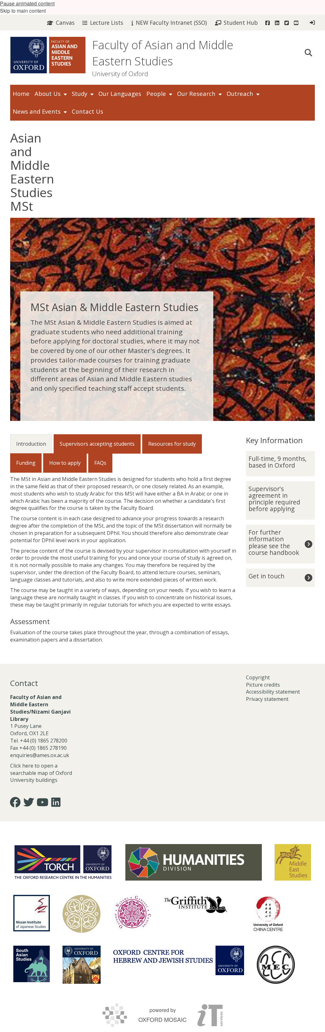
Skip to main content (23, 10)
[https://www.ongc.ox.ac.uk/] (132, 914)
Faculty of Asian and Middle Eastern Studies (162, 53)
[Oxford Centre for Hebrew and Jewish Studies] (178, 960)
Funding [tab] (26, 462)
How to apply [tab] (65, 462)
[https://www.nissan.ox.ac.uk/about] (31, 913)
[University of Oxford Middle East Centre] (276, 965)
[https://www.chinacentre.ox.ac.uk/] (268, 914)
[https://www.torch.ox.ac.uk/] (63, 861)
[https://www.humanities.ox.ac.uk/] (193, 862)
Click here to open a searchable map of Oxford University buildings (41, 773)
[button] (308, 52)
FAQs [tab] (100, 462)
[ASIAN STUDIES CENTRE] (82, 965)
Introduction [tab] (31, 443)
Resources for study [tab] (172, 443)
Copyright (258, 677)
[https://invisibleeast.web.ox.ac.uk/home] (82, 914)
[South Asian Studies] (31, 964)
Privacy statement (267, 699)
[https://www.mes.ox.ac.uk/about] (293, 862)
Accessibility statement (273, 691)
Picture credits (263, 684)
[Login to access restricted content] (312, 22)
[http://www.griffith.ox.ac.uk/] (196, 904)
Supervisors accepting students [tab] (97, 443)
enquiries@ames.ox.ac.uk (40, 755)
